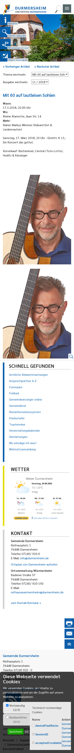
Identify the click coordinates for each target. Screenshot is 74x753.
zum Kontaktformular (25, 603)
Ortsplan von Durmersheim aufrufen (34, 564)
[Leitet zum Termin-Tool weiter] (5, 56)
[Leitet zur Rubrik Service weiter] (5, 44)
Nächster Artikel (46, 66)
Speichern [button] (15, 731)
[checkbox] (7, 705)
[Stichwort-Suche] (58, 12)
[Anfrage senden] (69, 637)
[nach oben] (69, 648)
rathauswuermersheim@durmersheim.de (37, 592)
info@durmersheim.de (34, 558)
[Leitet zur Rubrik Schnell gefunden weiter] (5, 32)
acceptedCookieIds (48, 743)
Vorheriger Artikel (16, 66)
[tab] (16, 708)
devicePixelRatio (46, 725)
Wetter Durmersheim (39, 478)
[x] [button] (26, 731)
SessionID (41, 734)
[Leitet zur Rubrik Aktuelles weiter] (5, 20)
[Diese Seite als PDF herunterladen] (69, 627)
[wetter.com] (21, 518)
